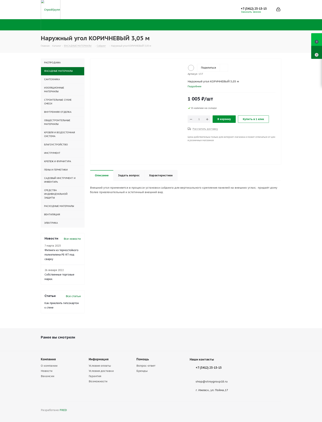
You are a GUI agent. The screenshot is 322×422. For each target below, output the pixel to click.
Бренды (142, 371)
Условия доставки (101, 371)
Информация (98, 359)
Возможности (98, 381)
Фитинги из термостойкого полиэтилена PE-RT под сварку (61, 254)
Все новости (72, 238)
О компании (49, 365)
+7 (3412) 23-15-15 (254, 8)
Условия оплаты (100, 365)
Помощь (142, 359)
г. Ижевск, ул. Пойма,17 (212, 390)
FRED (63, 410)
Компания (48, 359)
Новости (46, 371)
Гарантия (95, 376)
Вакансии (47, 376)
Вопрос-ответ (145, 365)
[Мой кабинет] (278, 10)
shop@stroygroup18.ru (212, 381)
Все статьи (73, 296)
